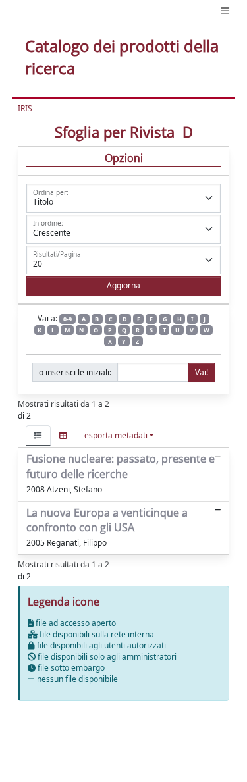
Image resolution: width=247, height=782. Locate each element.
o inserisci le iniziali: (75, 372)
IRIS (25, 108)
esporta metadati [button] (116, 435)
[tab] (38, 435)
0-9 (67, 319)
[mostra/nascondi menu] (225, 11)
